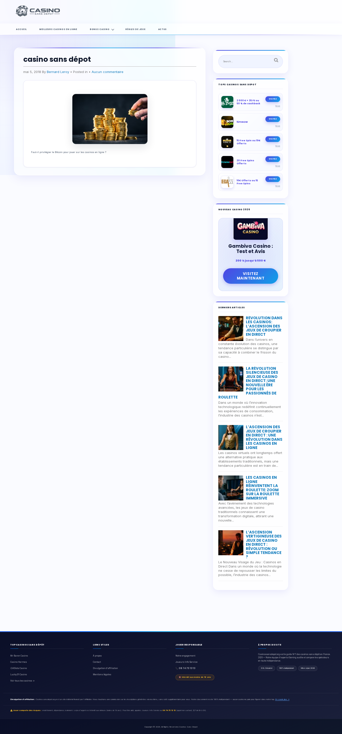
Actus (162, 29)
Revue (277, 106)
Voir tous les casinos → (22, 681)
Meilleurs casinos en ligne (58, 29)
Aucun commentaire (107, 72)
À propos (97, 655)
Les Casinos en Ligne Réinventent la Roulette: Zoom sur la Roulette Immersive (262, 488)
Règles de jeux (135, 29)
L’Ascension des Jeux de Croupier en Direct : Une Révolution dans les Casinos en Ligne (264, 437)
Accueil (21, 29)
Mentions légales (102, 674)
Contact (97, 662)
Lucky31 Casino (18, 674)
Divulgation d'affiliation (105, 668)
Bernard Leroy (58, 72)
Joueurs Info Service (187, 662)
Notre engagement (185, 655)
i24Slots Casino (18, 668)
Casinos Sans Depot (188, 727)
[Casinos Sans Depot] (38, 15)
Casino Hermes (18, 662)
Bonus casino (100, 29)
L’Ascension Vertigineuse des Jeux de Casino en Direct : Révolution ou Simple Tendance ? (264, 545)
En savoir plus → (282, 699)
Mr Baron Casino (19, 655)
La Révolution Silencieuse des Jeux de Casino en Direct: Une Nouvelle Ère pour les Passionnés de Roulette (248, 383)
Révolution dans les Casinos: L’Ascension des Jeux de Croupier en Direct (264, 326)
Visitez (273, 99)
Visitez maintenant (251, 276)
